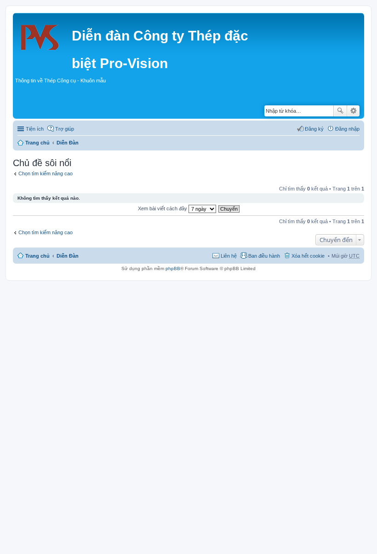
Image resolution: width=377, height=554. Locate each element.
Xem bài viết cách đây (163, 208)
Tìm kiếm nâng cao (353, 110)
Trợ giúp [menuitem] (64, 129)
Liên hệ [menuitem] (229, 256)
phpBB (173, 268)
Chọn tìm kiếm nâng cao (45, 173)
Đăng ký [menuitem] (314, 129)
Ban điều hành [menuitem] (264, 256)
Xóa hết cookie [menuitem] (308, 256)
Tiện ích (35, 129)
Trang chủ (37, 142)
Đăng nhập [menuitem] (347, 129)
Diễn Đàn (68, 142)
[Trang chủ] (43, 34)
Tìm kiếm (340, 110)
